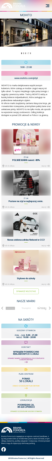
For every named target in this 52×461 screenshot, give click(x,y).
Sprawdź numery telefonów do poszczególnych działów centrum (26, 359)
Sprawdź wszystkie (26, 291)
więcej (43, 166)
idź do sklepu (10, 166)
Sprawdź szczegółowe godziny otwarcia (26, 411)
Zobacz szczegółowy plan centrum (26, 386)
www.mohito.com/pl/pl (26, 78)
